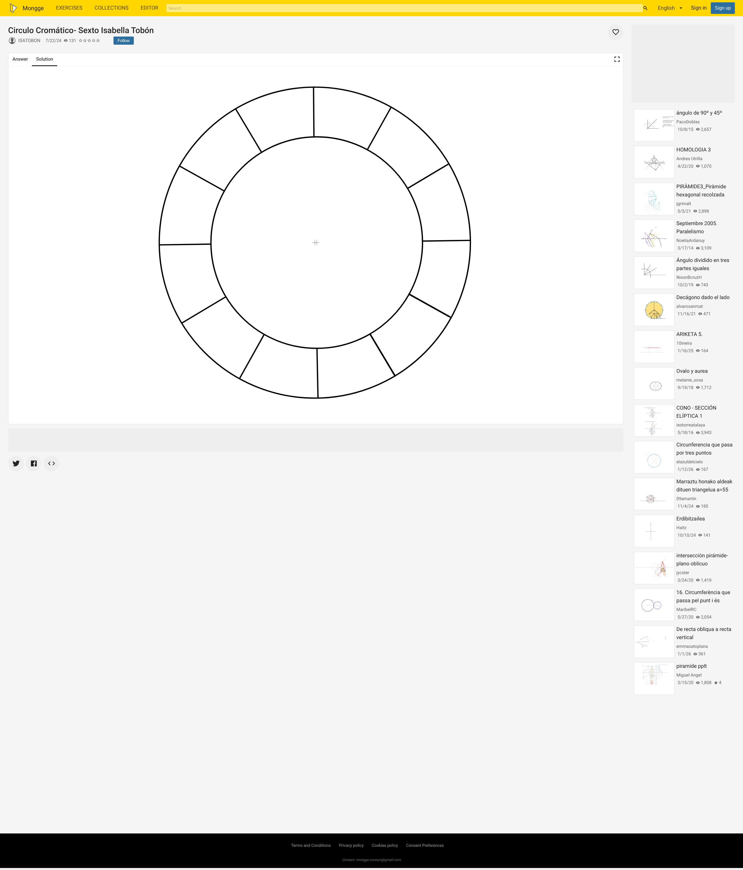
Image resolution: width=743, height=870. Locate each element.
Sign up (723, 8)
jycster (683, 572)
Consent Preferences (425, 845)
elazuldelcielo (690, 461)
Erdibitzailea (691, 519)
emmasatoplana (692, 646)
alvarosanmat (690, 306)
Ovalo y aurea (692, 371)
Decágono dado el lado (703, 297)
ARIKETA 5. (690, 334)
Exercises (69, 8)
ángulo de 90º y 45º (699, 113)
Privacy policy (351, 845)
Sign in (699, 8)
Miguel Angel (689, 675)
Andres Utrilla (690, 158)
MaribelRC (687, 609)
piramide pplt (692, 666)
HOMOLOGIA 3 (694, 150)
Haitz (682, 527)
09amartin (687, 498)
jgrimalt (684, 203)
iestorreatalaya (691, 425)
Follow (124, 40)
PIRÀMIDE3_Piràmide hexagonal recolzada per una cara (701, 195)
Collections (112, 8)
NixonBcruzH (689, 277)
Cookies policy (385, 845)
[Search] (645, 8)
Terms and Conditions (311, 845)
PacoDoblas (688, 121)
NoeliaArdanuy (691, 240)
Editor (149, 8)
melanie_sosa (690, 380)
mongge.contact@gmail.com (378, 860)
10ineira (684, 343)
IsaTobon (29, 40)
